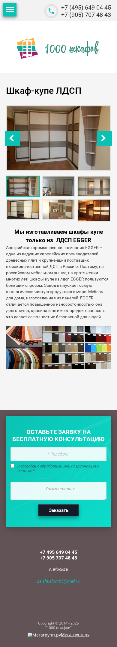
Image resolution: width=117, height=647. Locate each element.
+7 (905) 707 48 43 (86, 14)
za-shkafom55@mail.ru (58, 581)
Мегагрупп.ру (75, 634)
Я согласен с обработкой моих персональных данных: (58, 468)
